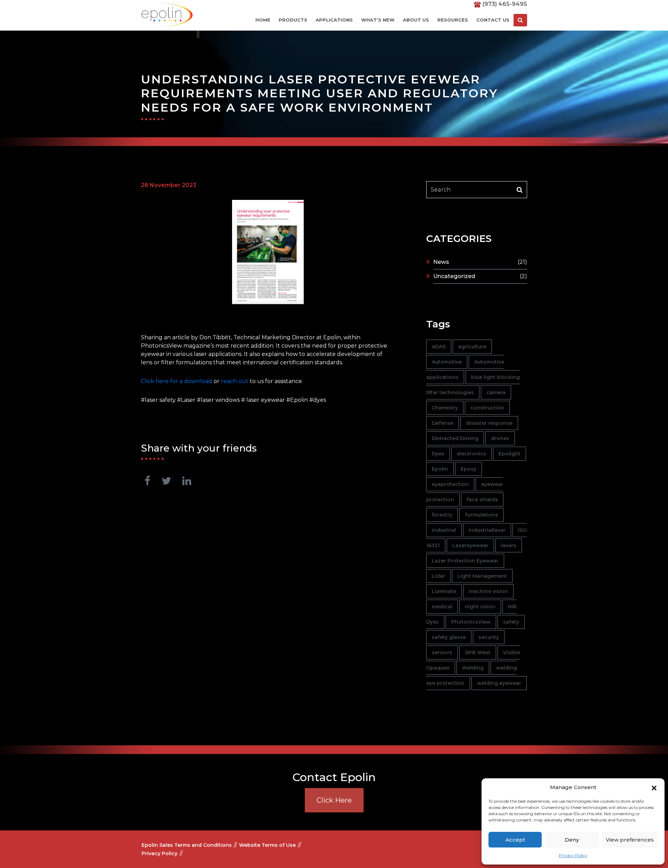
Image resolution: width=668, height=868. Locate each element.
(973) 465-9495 (505, 4)
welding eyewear (499, 683)
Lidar (438, 576)
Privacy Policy (573, 855)
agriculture (472, 346)
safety (511, 622)
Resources (452, 20)
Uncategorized (454, 276)
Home (262, 20)
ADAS (439, 346)
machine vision (488, 591)
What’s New (378, 20)
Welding (473, 668)
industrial (444, 530)
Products (293, 20)
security (488, 637)
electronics (471, 454)
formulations (481, 515)
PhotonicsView (471, 622)
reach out (234, 381)
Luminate (444, 591)
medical (442, 606)
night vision (480, 606)
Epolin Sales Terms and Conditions (187, 845)
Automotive (447, 362)
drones (500, 438)
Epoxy (468, 469)
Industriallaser (487, 530)
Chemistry (445, 408)
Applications (334, 20)
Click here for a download (176, 381)
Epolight (509, 454)
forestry (442, 515)
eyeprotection (450, 484)
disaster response (489, 423)
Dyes (438, 454)
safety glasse (449, 637)
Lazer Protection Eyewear (465, 561)
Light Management (482, 576)
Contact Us (492, 20)
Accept (515, 839)
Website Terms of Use (267, 845)
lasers (508, 545)
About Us (416, 20)
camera (496, 392)
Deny (572, 839)
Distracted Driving (455, 438)
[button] (654, 787)
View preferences (630, 839)
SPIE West (478, 652)
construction (487, 408)
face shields (482, 499)
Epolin (440, 469)
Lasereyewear (470, 545)
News (441, 262)
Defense (442, 423)
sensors (442, 652)
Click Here (334, 800)
